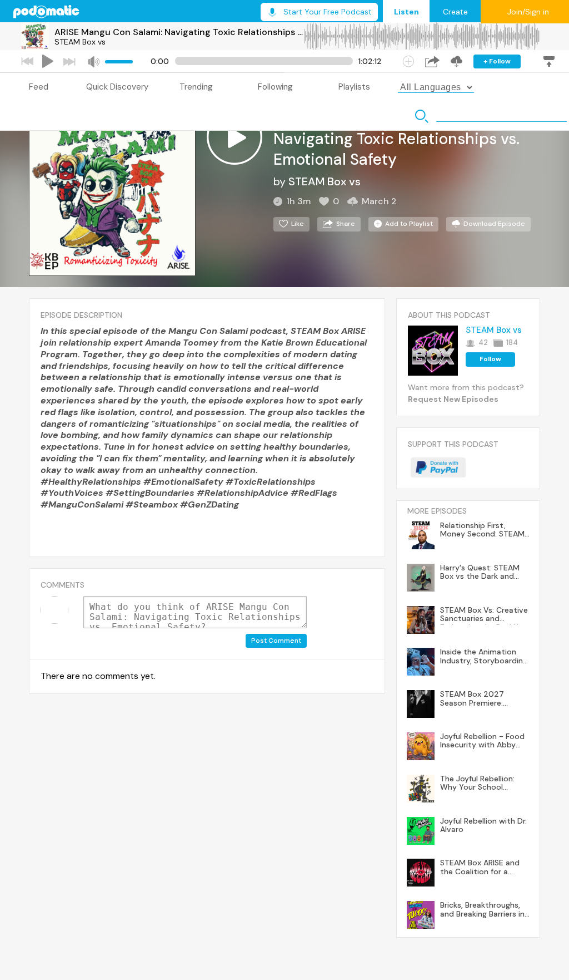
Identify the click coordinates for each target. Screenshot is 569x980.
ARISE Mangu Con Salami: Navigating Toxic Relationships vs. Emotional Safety (178, 32)
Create (455, 12)
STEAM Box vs (80, 42)
